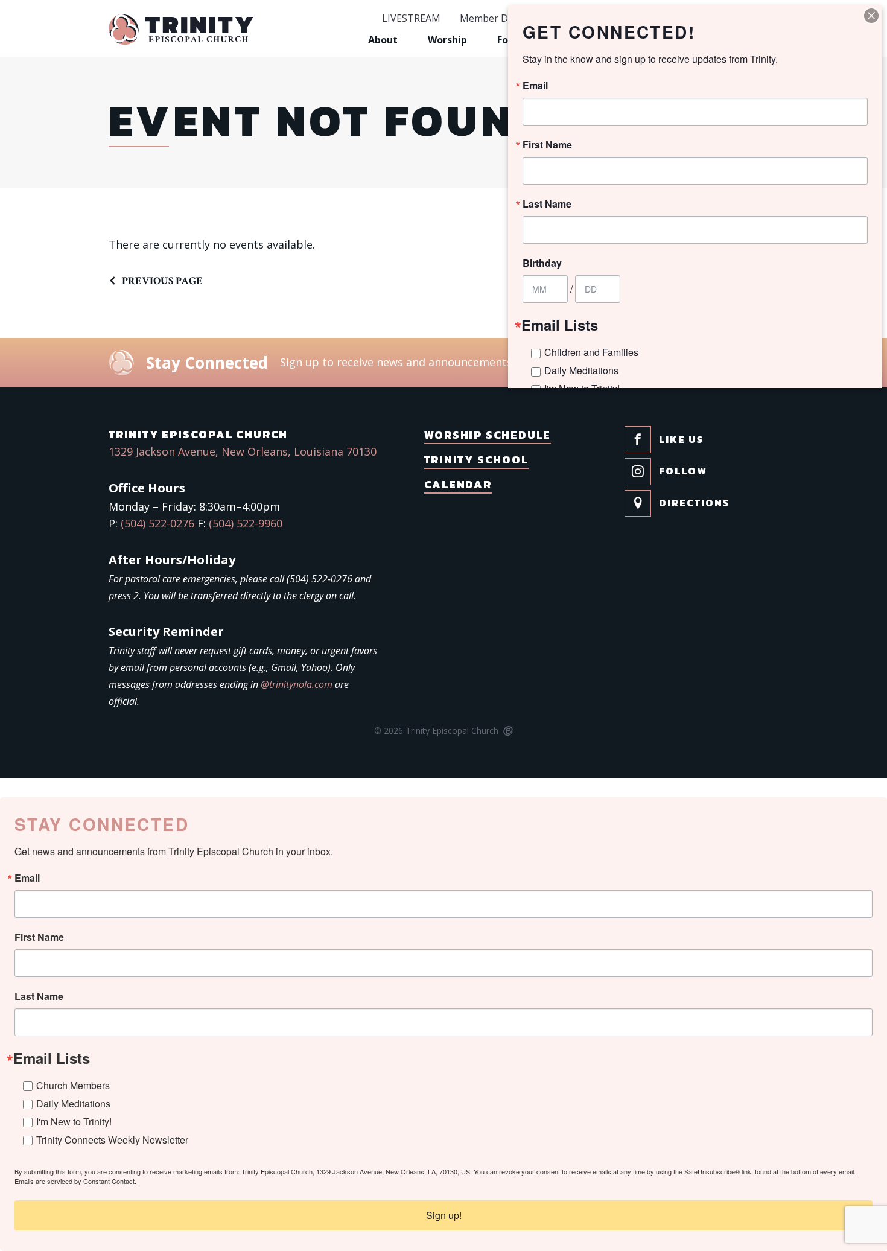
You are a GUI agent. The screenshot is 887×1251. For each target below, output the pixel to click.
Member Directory (501, 19)
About (383, 40)
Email (27, 878)
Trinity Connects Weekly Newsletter (112, 1140)
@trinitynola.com (296, 684)
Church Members (73, 1085)
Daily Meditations (73, 1103)
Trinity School (476, 459)
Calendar (458, 484)
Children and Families (591, 352)
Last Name (38, 996)
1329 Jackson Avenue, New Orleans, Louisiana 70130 (243, 451)
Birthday (542, 263)
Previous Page (162, 281)
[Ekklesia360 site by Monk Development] (507, 731)
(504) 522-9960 (245, 523)
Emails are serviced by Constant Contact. (75, 1181)
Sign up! (444, 1215)
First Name (39, 937)
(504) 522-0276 (157, 523)
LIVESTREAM (411, 19)
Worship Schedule (488, 435)
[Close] (871, 15)
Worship (447, 40)
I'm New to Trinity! (74, 1121)
